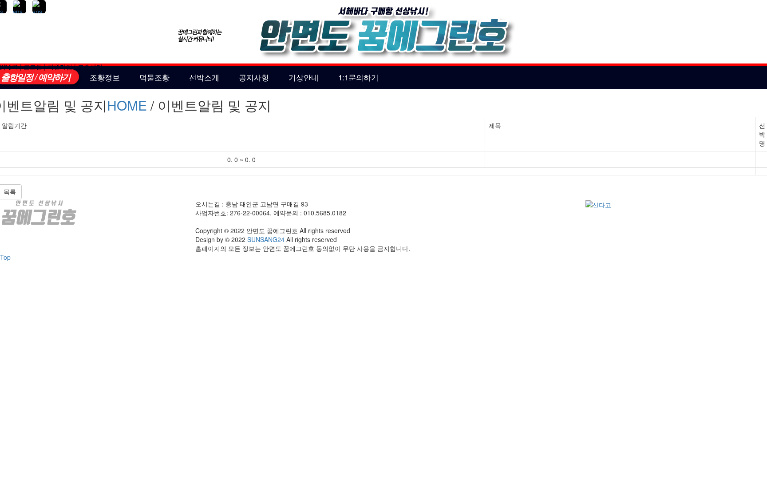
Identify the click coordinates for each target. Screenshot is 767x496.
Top (5, 257)
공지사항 (254, 77)
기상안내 (304, 77)
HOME (127, 105)
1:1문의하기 (358, 77)
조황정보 (105, 77)
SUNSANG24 (266, 239)
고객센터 (90, 66)
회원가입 (59, 66)
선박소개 (204, 77)
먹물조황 (154, 77)
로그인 (33, 66)
